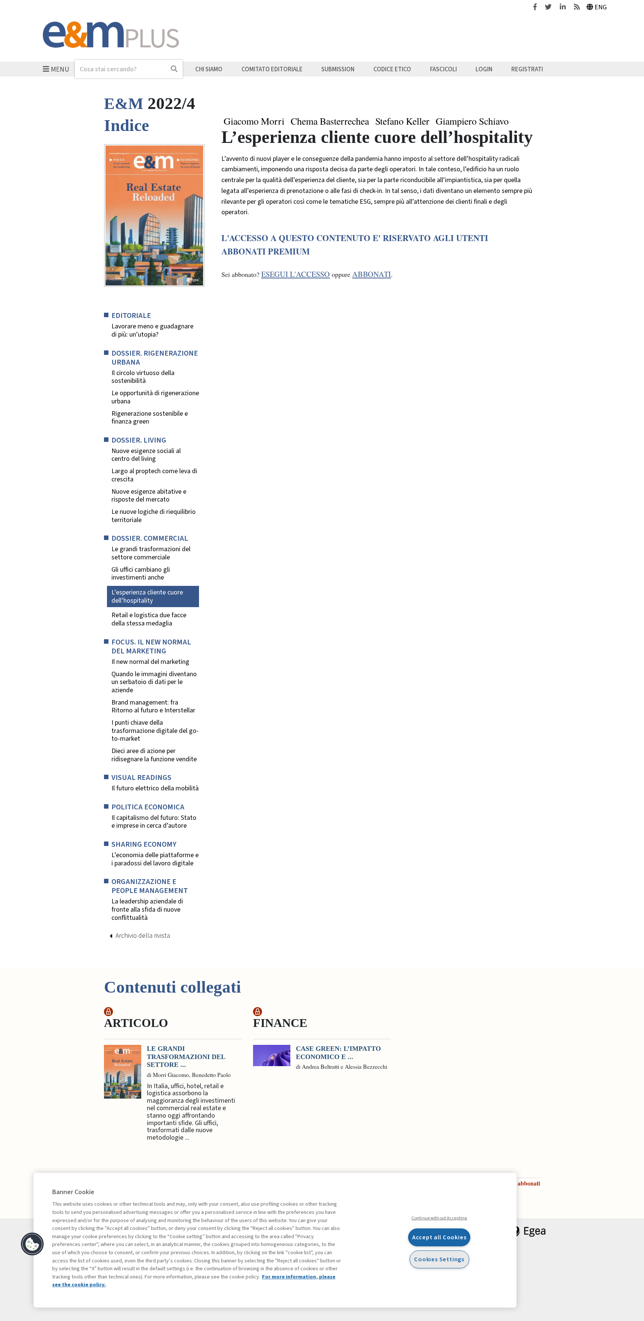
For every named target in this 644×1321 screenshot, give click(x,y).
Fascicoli (443, 69)
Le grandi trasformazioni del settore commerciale (150, 553)
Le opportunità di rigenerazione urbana (155, 397)
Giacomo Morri (254, 121)
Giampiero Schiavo (472, 121)
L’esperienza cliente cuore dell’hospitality (147, 596)
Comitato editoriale (272, 69)
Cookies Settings (439, 1259)
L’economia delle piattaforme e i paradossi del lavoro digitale (155, 859)
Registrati (527, 69)
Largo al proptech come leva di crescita (154, 475)
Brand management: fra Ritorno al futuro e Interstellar (153, 707)
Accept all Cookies (439, 1237)
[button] (32, 1244)
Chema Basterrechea (330, 121)
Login (484, 69)
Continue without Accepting (439, 1218)
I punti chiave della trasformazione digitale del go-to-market (155, 731)
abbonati (371, 274)
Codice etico (392, 69)
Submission (337, 69)
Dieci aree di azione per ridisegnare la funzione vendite (154, 755)
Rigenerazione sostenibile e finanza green (149, 418)
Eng (600, 7)
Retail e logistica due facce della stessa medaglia (148, 619)
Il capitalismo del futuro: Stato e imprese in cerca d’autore (153, 822)
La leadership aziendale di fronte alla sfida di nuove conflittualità (147, 909)
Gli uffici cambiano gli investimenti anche (140, 574)
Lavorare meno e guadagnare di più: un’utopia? (152, 330)
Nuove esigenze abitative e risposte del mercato (148, 496)
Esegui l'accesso (295, 274)
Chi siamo (208, 69)
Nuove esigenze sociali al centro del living (146, 455)
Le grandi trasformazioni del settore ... (186, 1056)
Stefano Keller (402, 121)
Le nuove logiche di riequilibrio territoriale (153, 516)
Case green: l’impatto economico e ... (338, 1053)
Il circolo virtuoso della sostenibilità (142, 377)
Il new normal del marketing (150, 662)
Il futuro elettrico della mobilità (155, 788)
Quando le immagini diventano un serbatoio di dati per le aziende (154, 682)
